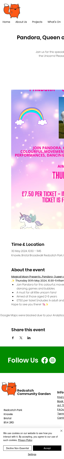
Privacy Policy (25, 440)
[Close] (59, 433)
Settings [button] (32, 454)
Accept (47, 448)
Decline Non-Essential (17, 448)
